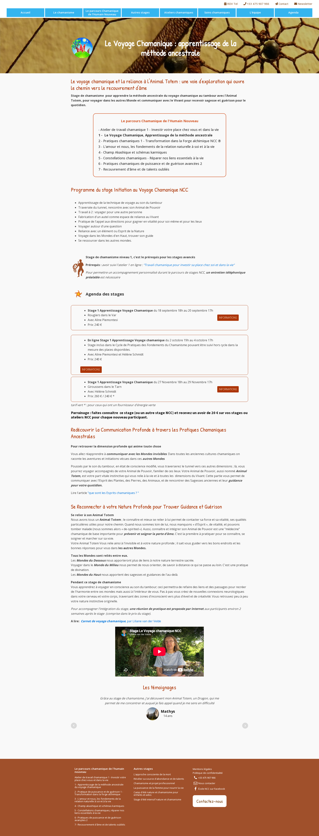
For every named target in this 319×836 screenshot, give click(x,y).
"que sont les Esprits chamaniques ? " (113, 493)
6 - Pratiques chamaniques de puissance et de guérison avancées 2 (150, 163)
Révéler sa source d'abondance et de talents (159, 778)
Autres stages (140, 12)
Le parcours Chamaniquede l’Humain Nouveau (102, 12)
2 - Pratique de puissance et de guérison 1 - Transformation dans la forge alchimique (99, 793)
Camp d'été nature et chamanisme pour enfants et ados (156, 793)
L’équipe (255, 12)
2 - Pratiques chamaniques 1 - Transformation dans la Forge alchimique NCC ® (159, 141)
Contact (283, 4)
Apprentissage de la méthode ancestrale (178, 135)
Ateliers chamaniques (178, 12)
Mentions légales (202, 769)
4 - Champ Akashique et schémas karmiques (132, 152)
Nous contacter (206, 783)
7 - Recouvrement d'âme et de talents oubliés (133, 169)
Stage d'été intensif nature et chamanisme (157, 799)
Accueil (25, 12)
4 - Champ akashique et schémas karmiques (99, 806)
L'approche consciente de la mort (152, 774)
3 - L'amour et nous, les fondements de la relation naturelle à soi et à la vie (156, 146)
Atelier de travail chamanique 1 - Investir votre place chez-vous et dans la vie (100, 779)
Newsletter (304, 4)
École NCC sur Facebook (211, 788)
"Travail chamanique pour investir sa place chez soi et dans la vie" (188, 265)
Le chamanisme (63, 12)
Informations (228, 317)
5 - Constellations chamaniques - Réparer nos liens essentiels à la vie (151, 158)
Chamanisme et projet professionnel (154, 783)
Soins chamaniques (217, 12)
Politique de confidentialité (208, 773)
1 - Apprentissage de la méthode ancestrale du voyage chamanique (99, 786)
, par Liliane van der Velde (121, 621)
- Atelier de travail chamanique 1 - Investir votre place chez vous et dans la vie (158, 129)
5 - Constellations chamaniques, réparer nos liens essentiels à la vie (99, 812)
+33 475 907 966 (257, 4)
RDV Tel (232, 4)
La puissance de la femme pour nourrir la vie (159, 788)
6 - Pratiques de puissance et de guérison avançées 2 (98, 819)
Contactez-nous (209, 801)
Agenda (293, 12)
